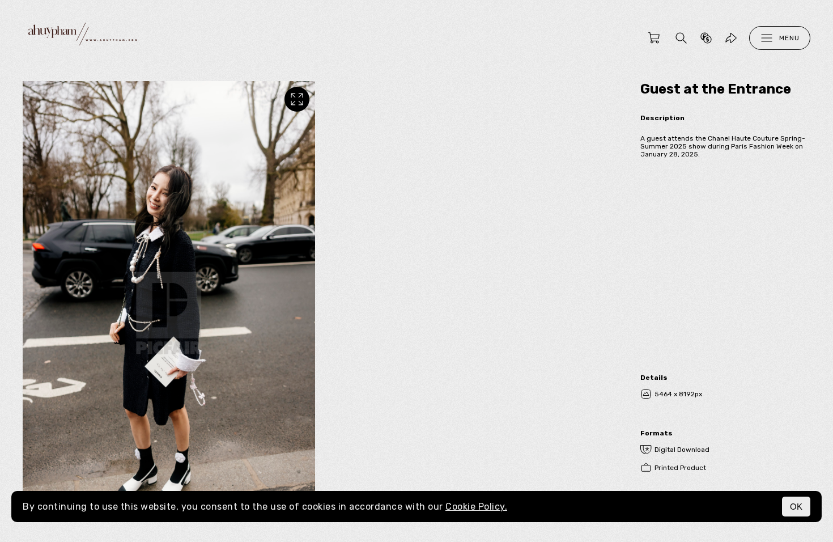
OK (796, 506)
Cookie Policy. (476, 506)
